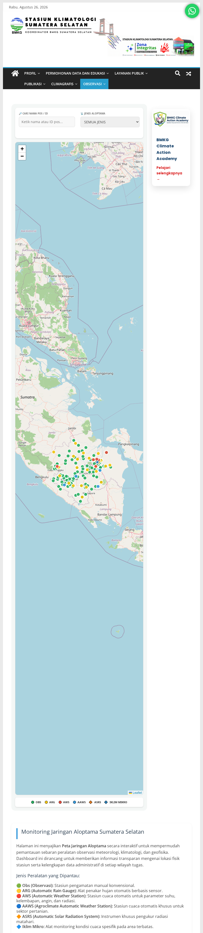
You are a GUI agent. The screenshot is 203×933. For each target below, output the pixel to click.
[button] (97, 462)
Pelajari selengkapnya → (169, 173)
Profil (30, 73)
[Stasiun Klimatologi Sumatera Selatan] (15, 73)
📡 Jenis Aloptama (92, 113)
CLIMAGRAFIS (62, 83)
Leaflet (137, 792)
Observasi (92, 83)
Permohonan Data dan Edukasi (75, 73)
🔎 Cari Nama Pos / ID (33, 113)
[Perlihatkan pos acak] (188, 73)
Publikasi (33, 83)
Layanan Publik (129, 73)
